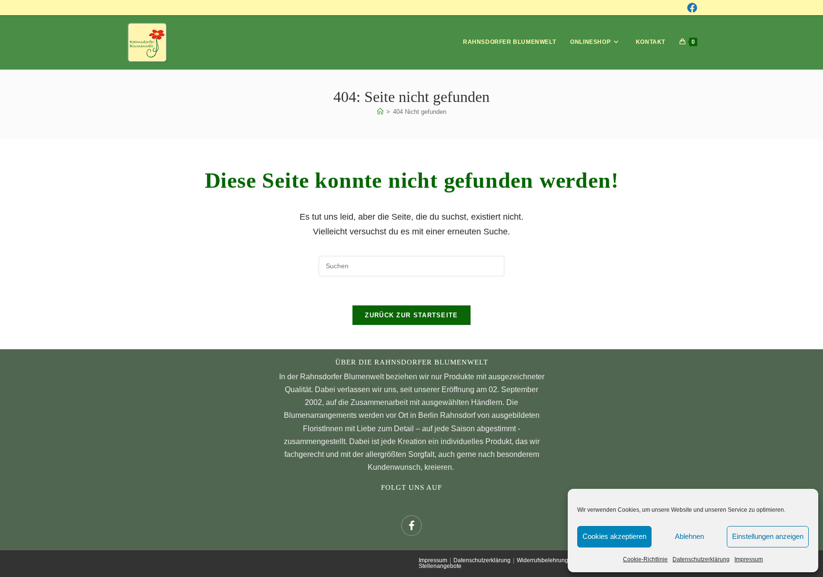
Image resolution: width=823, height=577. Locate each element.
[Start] (380, 111)
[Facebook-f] (411, 525)
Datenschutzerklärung (701, 559)
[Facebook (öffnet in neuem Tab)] (692, 8)
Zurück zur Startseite (411, 315)
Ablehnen (689, 536)
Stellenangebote (440, 566)
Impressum (748, 559)
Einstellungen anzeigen (767, 536)
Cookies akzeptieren (614, 536)
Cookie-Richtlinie (645, 559)
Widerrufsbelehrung (542, 560)
